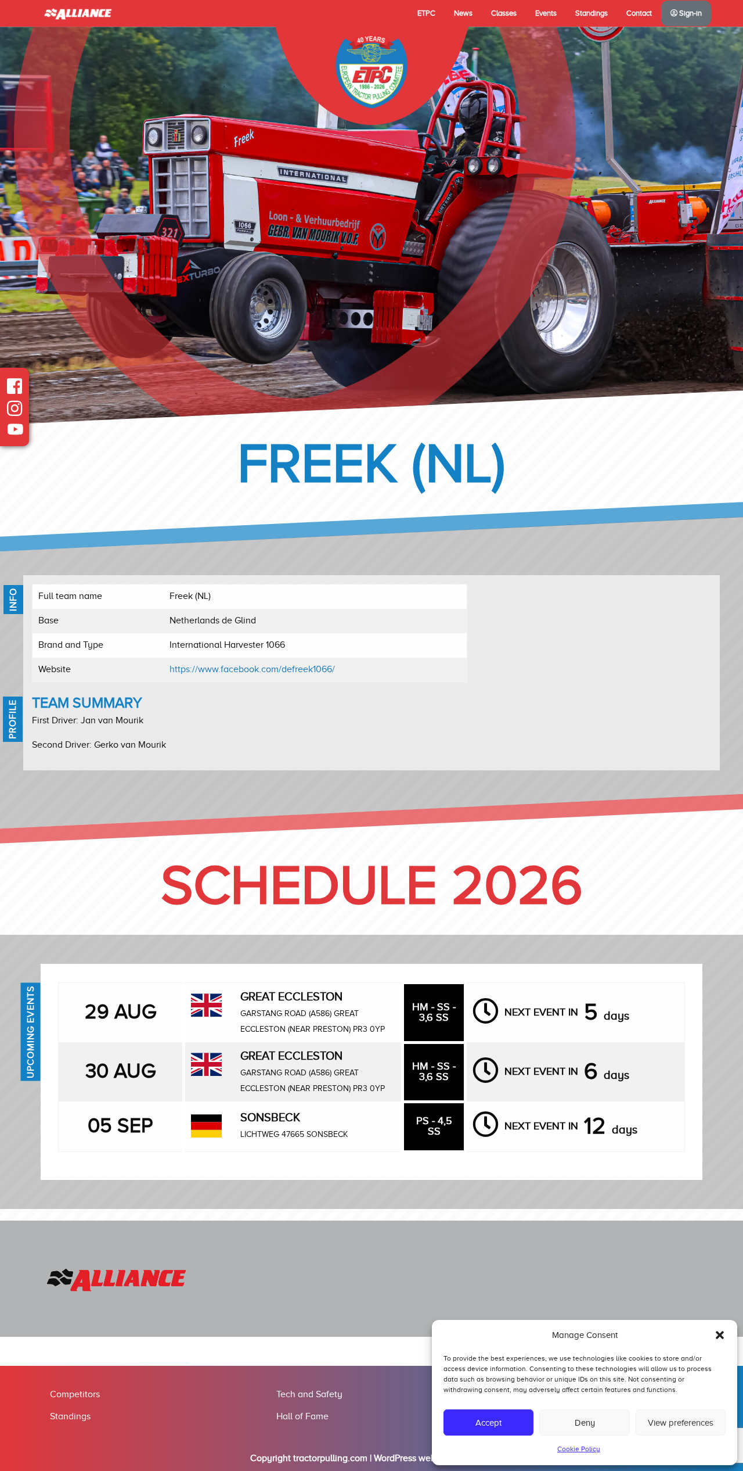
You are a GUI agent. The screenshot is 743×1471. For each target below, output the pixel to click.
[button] (720, 1335)
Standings (591, 13)
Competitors (75, 1394)
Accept (488, 1422)
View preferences (680, 1422)
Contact (639, 13)
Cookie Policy (578, 1449)
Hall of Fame (302, 1416)
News (463, 13)
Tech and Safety (309, 1394)
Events (546, 13)
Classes (504, 13)
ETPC (426, 13)
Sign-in (689, 13)
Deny (585, 1422)
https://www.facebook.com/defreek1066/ (252, 669)
